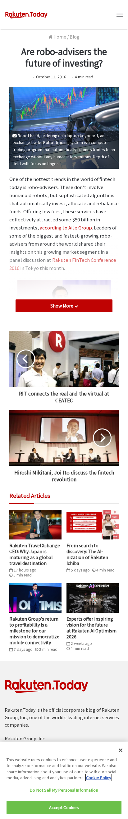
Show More (62, 306)
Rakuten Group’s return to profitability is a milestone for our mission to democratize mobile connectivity (34, 630)
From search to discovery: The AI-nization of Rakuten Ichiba (87, 554)
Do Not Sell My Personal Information (64, 790)
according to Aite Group (66, 227)
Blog (75, 37)
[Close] (120, 750)
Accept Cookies (64, 807)
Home (59, 37)
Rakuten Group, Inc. (25, 738)
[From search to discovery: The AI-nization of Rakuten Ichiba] (92, 524)
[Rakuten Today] (26, 14)
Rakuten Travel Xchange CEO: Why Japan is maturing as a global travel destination (34, 554)
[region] (64, 780)
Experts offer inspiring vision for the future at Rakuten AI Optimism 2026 (91, 628)
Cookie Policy (98, 777)
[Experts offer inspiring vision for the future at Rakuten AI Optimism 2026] (92, 598)
